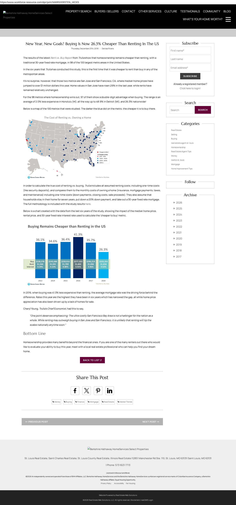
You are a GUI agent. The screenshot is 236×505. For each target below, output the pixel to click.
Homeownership (178, 147)
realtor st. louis (177, 160)
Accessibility (119, 483)
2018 (179, 250)
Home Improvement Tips (181, 168)
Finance (80, 401)
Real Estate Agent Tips (181, 151)
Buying (69, 401)
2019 (179, 244)
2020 (179, 238)
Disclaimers (135, 500)
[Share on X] (86, 390)
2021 (179, 232)
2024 (179, 214)
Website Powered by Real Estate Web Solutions (118, 495)
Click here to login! (190, 88)
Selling (174, 134)
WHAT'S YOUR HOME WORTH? (202, 19)
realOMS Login (147, 500)
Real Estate (109, 401)
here (88, 204)
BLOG (227, 11)
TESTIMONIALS (190, 11)
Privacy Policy (106, 483)
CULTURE (171, 11)
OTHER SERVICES (150, 11)
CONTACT (128, 11)
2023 (179, 220)
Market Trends (125, 401)
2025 (179, 208)
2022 (179, 226)
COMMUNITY (211, 11)
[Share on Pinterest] (98, 390)
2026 (179, 202)
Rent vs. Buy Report (61, 57)
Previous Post (38, 421)
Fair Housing (130, 483)
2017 (178, 256)
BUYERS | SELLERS (107, 11)
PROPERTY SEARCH (78, 11)
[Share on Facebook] (75, 390)
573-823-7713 (122, 465)
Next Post (150, 421)
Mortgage (93, 401)
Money (57, 401)
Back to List (91, 360)
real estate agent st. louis (182, 143)
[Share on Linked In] (109, 390)
